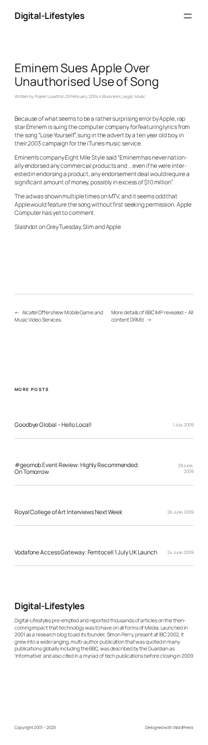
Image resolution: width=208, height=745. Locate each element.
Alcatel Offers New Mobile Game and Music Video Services (59, 316)
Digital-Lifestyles (49, 15)
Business (111, 96)
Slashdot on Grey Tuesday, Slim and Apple (68, 227)
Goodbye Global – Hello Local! (53, 424)
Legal (127, 96)
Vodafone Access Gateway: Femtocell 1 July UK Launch (86, 552)
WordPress (183, 727)
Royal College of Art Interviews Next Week (68, 512)
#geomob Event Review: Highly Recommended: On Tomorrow (77, 468)
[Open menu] (187, 16)
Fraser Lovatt (47, 96)
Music (140, 96)
